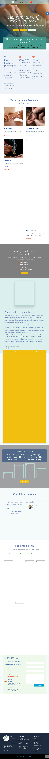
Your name (28, 660)
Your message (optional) (31, 673)
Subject (28, 669)
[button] (47, 13)
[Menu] (31, 2)
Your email (28, 664)
